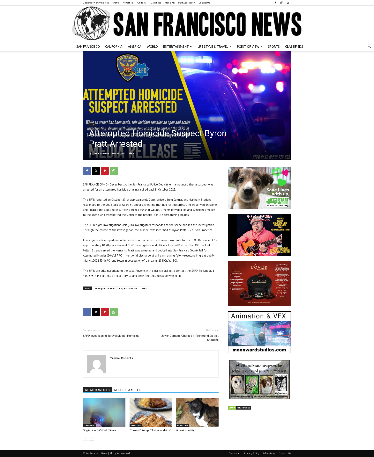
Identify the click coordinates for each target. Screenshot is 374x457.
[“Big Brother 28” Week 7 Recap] (104, 412)
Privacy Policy (251, 453)
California (114, 46)
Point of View (248, 46)
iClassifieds (155, 2)
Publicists (141, 2)
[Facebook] (275, 2)
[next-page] (91, 438)
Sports (274, 46)
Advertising (269, 453)
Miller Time (182, 425)
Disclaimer (235, 453)
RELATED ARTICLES (97, 390)
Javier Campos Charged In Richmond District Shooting (190, 338)
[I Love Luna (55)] (197, 412)
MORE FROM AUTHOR (127, 390)
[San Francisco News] (187, 24)
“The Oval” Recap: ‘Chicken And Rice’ (150, 430)
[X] (288, 2)
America (134, 46)
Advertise (128, 2)
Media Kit (170, 2)
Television (89, 425)
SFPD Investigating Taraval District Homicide (111, 335)
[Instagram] (282, 2)
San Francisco (88, 46)
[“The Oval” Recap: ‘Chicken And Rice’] (151, 412)
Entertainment (176, 46)
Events (115, 2)
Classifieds (294, 46)
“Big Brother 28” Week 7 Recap (100, 430)
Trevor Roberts (100, 153)
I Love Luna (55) (185, 430)
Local (92, 124)
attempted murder (105, 288)
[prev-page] (85, 438)
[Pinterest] (105, 171)
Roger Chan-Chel (128, 288)
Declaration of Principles (96, 2)
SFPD (144, 288)
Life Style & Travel (213, 46)
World (152, 46)
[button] (369, 47)
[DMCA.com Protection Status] (239, 409)
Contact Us (204, 2)
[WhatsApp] (114, 171)
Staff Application (186, 2)
